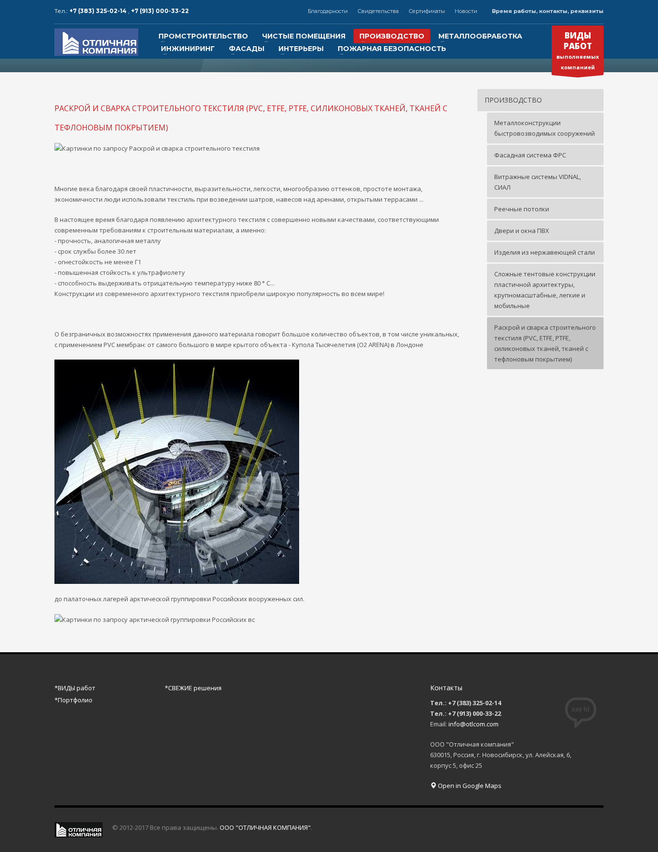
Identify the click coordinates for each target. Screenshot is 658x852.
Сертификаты (426, 11)
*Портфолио (73, 700)
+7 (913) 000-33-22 (160, 10)
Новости (466, 11)
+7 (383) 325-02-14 (98, 10)
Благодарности (328, 11)
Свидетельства (378, 11)
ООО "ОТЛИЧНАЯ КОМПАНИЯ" (265, 827)
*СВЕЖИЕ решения (193, 688)
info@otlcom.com (473, 724)
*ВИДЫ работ (74, 688)
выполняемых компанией (577, 50)
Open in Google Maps (468, 785)
